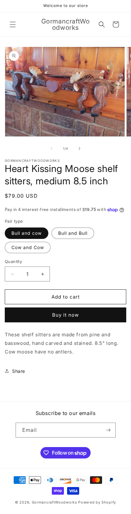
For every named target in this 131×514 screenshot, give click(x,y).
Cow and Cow (27, 247)
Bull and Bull (72, 233)
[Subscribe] (108, 430)
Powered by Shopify (97, 502)
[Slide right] (79, 148)
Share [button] (18, 371)
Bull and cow (26, 233)
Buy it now (65, 315)
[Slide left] (52, 148)
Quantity (13, 261)
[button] (13, 24)
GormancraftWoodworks (54, 502)
